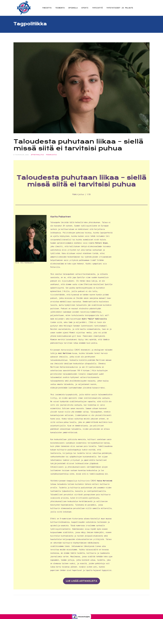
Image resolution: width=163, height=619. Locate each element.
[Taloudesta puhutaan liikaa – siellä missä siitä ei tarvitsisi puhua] (81, 87)
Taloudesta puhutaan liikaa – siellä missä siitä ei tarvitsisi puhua (78, 145)
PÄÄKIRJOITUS (51, 155)
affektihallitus (37, 155)
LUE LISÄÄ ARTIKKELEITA (81, 581)
